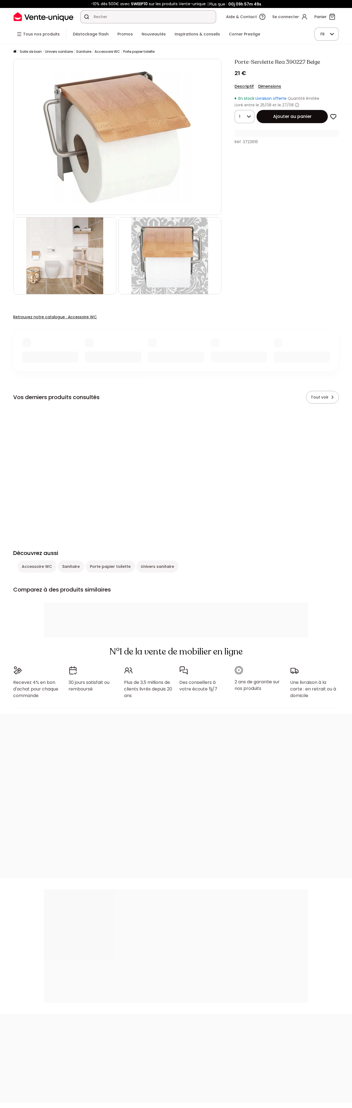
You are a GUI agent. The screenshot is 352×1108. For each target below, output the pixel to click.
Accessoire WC (107, 51)
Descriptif (244, 86)
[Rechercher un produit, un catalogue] (87, 17)
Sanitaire (83, 51)
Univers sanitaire (59, 51)
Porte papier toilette (139, 51)
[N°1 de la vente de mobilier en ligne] (43, 16)
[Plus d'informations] (297, 105)
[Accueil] (14, 52)
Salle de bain (31, 51)
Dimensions (269, 86)
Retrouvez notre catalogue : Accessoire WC (55, 317)
